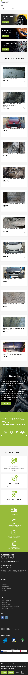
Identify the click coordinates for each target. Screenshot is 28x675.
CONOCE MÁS (6, 403)
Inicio (3, 582)
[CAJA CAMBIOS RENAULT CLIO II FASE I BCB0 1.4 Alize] (14, 297)
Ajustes (17, 672)
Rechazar (11, 672)
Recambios (4, 584)
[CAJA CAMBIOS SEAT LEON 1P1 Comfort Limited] (14, 147)
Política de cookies (6, 604)
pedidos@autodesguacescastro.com (12, 567)
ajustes (12, 668)
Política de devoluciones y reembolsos (10, 606)
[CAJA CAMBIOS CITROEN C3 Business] (14, 72)
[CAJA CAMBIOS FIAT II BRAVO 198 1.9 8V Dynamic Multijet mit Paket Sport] (14, 98)
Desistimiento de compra (7, 608)
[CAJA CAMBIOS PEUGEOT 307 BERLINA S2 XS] (14, 122)
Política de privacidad (7, 600)
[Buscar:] (13, 9)
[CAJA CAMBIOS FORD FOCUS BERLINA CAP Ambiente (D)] (14, 272)
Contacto (4, 590)
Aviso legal (4, 602)
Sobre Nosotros (5, 586)
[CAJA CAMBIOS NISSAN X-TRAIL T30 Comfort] (14, 172)
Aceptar (4, 672)
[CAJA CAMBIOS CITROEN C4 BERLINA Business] (14, 197)
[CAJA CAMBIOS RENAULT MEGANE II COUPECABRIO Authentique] (14, 322)
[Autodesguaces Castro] (7, 1)
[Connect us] (2, 617)
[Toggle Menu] (2, 6)
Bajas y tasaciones (6, 588)
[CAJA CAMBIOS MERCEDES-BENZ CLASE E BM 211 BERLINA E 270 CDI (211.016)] (14, 222)
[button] (2, 435)
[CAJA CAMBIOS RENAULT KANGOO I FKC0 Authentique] (14, 247)
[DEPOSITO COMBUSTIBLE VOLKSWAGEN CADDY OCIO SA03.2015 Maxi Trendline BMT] (14, 347)
